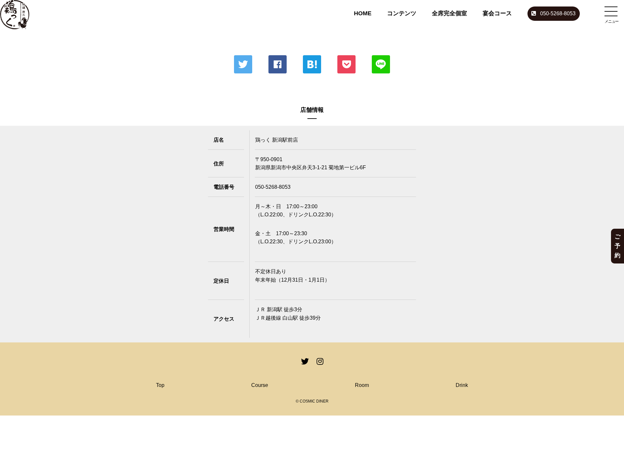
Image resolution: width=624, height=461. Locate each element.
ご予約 (617, 246)
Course (259, 385)
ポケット (346, 64)
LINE (381, 64)
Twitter (243, 64)
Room (362, 385)
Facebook (277, 64)
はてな (312, 64)
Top (160, 385)
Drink (462, 385)
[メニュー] (611, 11)
